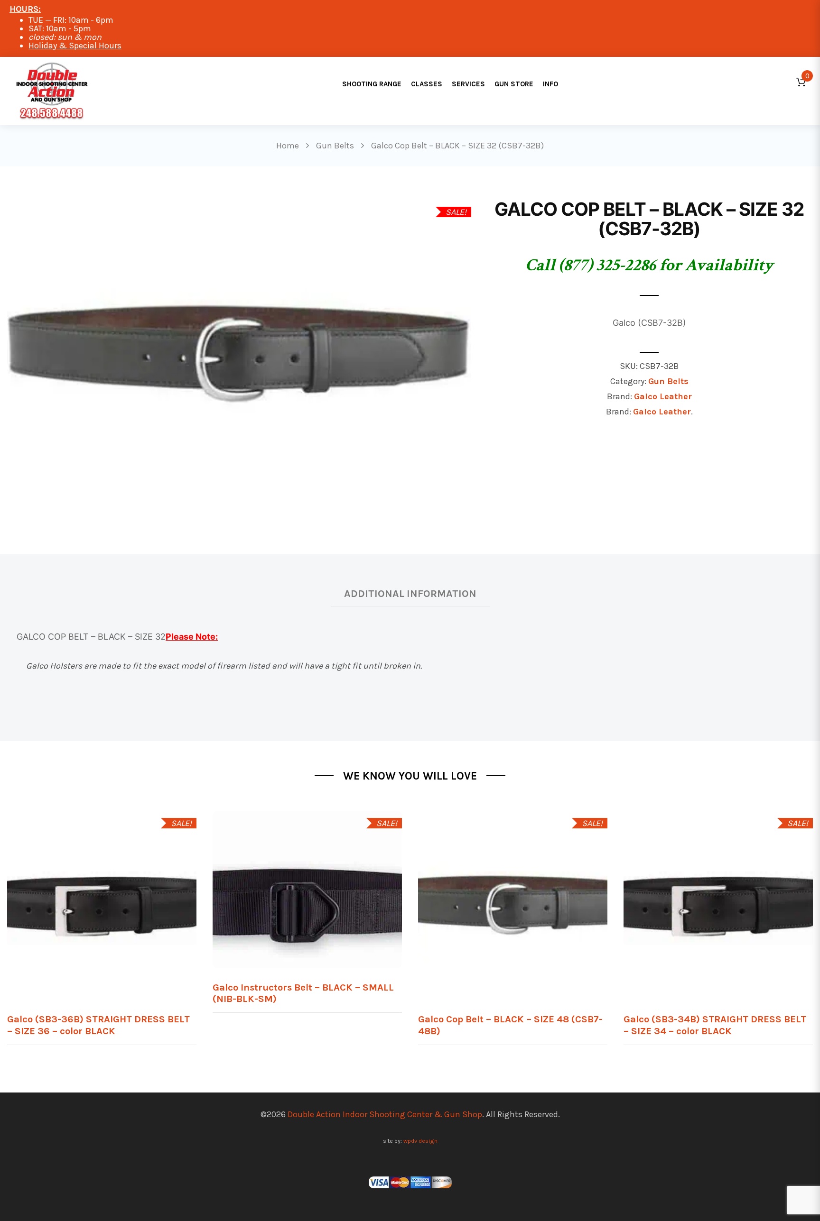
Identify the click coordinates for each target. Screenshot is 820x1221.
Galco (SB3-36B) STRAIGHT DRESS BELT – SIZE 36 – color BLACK (98, 1025)
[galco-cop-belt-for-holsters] (239, 353)
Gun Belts (668, 381)
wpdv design (420, 1140)
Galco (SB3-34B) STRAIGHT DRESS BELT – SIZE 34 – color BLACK (715, 1025)
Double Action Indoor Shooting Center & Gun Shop (385, 1114)
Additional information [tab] (410, 593)
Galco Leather (663, 396)
